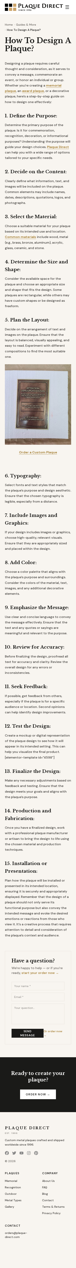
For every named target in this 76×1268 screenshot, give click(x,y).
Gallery (9, 1207)
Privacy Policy (51, 1213)
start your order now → (40, 973)
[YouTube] (21, 1153)
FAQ (44, 1187)
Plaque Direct (58, 147)
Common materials (20, 237)
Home (9, 24)
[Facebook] (7, 1153)
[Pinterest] (36, 1153)
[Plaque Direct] (34, 7)
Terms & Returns (53, 1207)
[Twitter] (14, 1153)
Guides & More (26, 24)
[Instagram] (29, 1153)
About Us (48, 1181)
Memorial (11, 1181)
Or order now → (53, 1033)
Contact (48, 1200)
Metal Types (13, 1200)
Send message (27, 1033)
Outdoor (11, 1194)
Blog (45, 1194)
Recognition (13, 1187)
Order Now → (38, 1094)
